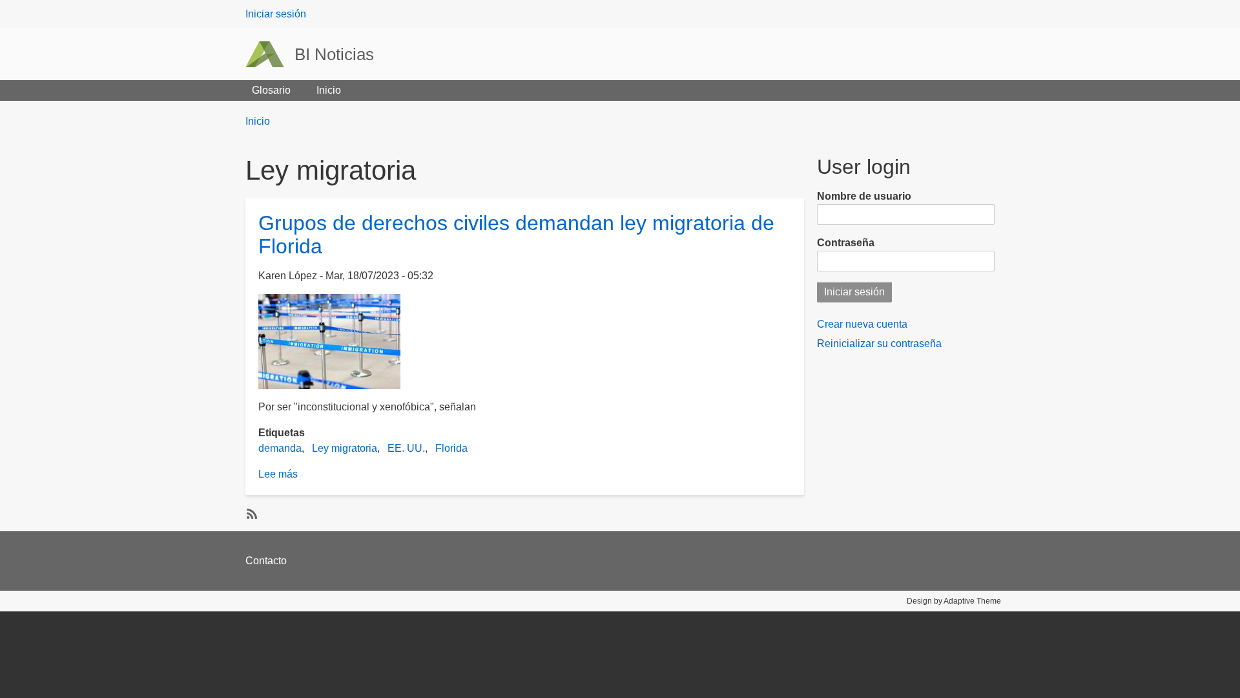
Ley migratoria (344, 448)
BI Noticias (334, 54)
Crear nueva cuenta (862, 324)
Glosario (271, 90)
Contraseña (845, 242)
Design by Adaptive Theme (954, 601)
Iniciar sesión (275, 13)
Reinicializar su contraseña (879, 343)
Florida (451, 448)
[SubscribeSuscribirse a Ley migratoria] (250, 513)
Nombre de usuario (864, 196)
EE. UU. (406, 448)
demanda (280, 448)
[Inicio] (269, 54)
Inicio (328, 90)
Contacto (266, 560)
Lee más (278, 474)
